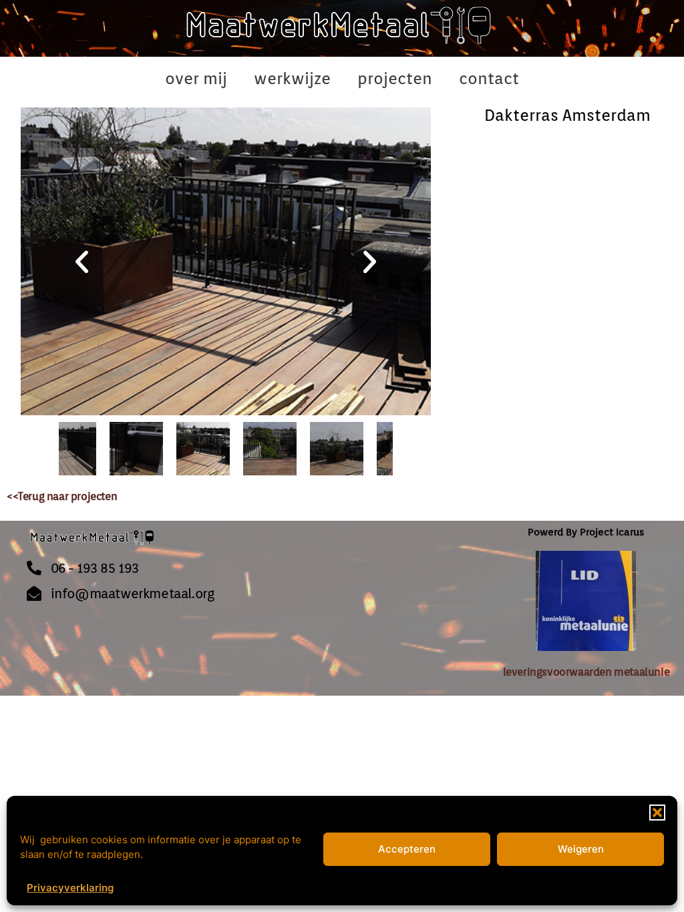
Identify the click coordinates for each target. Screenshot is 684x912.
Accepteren (407, 849)
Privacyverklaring (70, 887)
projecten (394, 78)
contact (489, 78)
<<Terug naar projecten (62, 496)
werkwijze (292, 78)
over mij (196, 78)
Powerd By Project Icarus (586, 532)
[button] (657, 812)
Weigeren (581, 849)
